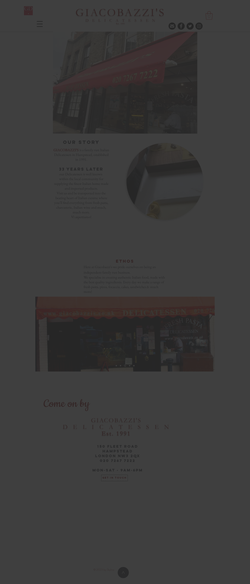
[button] (175, 12)
